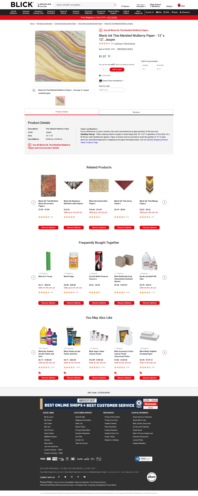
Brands (148, 12)
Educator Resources (140, 437)
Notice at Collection (82, 482)
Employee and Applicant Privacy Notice (102, 485)
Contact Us (79, 440)
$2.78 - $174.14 (146, 360)
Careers (47, 440)
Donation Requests (82, 433)
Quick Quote (137, 430)
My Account (48, 417)
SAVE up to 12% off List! (98, 212)
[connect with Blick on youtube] (84, 478)
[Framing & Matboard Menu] (89, 15)
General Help (80, 417)
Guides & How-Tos (112, 433)
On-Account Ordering (141, 427)
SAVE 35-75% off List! (72, 363)
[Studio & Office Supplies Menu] (114, 15)
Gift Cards (48, 423)
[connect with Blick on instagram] (71, 478)
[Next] (164, 202)
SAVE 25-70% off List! (97, 363)
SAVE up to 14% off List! (73, 212)
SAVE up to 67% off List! (73, 288)
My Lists (47, 427)
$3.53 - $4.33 (145, 210)
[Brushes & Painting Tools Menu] (38, 15)
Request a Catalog (111, 440)
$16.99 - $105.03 (96, 360)
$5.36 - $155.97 (120, 285)
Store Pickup (49, 433)
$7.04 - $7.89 (43, 210)
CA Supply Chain (81, 485)
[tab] (62, 111)
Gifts (167, 12)
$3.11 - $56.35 (44, 285)
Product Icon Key (111, 420)
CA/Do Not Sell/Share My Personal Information (57, 485)
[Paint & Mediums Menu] (13, 15)
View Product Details (125, 49)
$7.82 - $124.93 (120, 360)
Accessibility (69, 482)
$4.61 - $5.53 (94, 285)
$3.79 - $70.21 (145, 285)
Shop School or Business (142, 417)
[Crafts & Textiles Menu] (126, 15)
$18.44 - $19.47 (95, 210)
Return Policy (80, 427)
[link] (42, 6)
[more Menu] (139, 15)
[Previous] (33, 202)
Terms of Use (59, 482)
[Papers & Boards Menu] (64, 15)
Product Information (112, 417)
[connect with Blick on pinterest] (78, 478)
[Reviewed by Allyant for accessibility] (152, 477)
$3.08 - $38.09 (70, 285)
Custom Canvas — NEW (53, 450)
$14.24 (66, 210)
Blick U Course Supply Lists (143, 433)
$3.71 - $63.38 (70, 360)
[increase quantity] (105, 69)
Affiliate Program (50, 437)
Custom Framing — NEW (53, 453)
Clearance (186, 12)
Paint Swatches (110, 427)
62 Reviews (118, 44)
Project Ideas (110, 437)
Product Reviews (111, 430)
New (160, 12)
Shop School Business (155, 5)
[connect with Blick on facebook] (59, 478)
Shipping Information (83, 420)
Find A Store (49, 430)
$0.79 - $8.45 (119, 210)
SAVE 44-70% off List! (122, 363)
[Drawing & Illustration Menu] (51, 15)
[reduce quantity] (101, 69)
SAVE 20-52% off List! (46, 363)
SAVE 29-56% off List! (148, 288)
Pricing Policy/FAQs (82, 430)
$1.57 (102, 56)
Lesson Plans (138, 440)
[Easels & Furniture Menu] (76, 15)
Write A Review (129, 44)
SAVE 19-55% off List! (148, 363)
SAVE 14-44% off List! (46, 288)
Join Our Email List (51, 446)
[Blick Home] (22, 4)
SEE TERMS (112, 17)
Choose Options (48, 227)
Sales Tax (79, 423)
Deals (175, 12)
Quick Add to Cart (139, 420)
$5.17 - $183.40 (44, 360)
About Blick (48, 443)
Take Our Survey (81, 443)
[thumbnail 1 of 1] (60, 100)
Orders (169, 6)
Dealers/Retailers (139, 443)
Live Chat (78, 437)
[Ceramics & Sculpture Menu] (101, 15)
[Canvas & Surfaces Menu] (26, 15)
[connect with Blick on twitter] (65, 478)
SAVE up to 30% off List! (149, 212)
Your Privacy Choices (97, 482)
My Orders (48, 420)
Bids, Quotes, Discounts (142, 423)
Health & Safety (110, 423)
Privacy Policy (46, 482)
